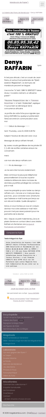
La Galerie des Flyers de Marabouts (15, 13)
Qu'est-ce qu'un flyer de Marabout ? (18, 317)
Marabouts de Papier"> (19, 2)
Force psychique (10, 372)
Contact (6, 396)
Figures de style (18, 301)
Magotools (9, 335)
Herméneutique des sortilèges (15, 329)
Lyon (39, 65)
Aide (27, 299)
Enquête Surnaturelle (11, 387)
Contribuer (29, 301)
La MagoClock (9, 343)
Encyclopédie (10, 314)
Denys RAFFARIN (18, 65)
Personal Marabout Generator (15, 338)
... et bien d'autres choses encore (17, 399)
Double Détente (9, 358)
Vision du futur (9, 375)
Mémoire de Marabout (12, 364)
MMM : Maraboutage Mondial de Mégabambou (23, 340)
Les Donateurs (9, 390)
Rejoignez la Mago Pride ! (13, 323)
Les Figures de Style (11, 326)
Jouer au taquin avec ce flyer (23, 288)
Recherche (8, 405)
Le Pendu (7, 361)
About (34, 413)
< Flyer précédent (6, 20)
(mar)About (8, 393)
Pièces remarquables (17, 299)
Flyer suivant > (37, 20)
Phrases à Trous (9, 370)
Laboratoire (9, 349)
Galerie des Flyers (13, 320)
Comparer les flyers (14, 233)
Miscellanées (10, 381)
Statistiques (34, 299)
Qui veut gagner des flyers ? (15, 352)
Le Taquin (7, 355)
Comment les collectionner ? (15, 384)
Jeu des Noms (9, 367)
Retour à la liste (23, 20)
